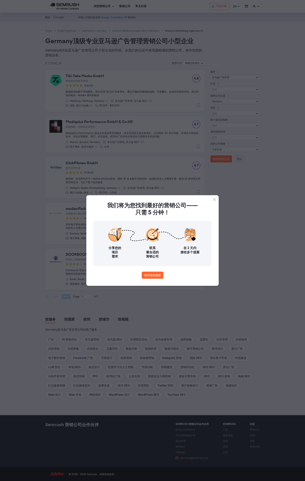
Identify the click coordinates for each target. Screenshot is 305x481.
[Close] (214, 199)
